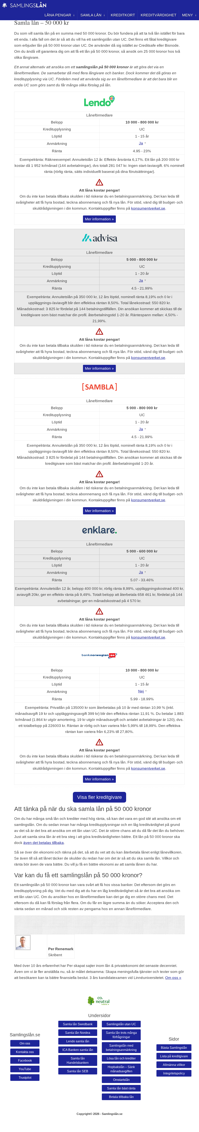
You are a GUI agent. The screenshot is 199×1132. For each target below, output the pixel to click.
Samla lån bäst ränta (121, 1088)
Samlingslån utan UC (121, 1024)
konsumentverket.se (148, 208)
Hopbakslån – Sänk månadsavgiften (121, 1069)
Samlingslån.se (112, 1113)
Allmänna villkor (174, 1064)
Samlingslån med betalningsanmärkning (121, 1047)
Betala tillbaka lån (121, 1097)
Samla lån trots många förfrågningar (121, 1035)
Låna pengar (58, 15)
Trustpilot (25, 1077)
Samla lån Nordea (77, 1032)
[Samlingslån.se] (4, 6)
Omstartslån (121, 1079)
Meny (187, 15)
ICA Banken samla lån (77, 1049)
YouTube (25, 1069)
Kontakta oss (25, 1052)
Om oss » (173, 977)
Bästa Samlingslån (174, 1047)
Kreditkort (123, 15)
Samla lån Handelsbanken (78, 1060)
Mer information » (99, 219)
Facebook (25, 1060)
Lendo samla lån (77, 1041)
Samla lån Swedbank (78, 1024)
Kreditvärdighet (158, 15)
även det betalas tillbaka (43, 842)
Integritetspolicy (174, 1073)
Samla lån (90, 15)
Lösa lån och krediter (121, 1058)
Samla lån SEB (77, 1071)
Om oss (25, 1043)
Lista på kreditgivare (174, 1056)
